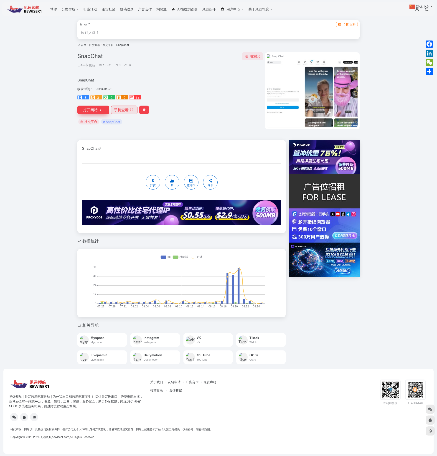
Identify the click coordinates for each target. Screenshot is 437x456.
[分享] (429, 71)
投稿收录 (127, 9)
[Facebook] (429, 44)
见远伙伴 (209, 9)
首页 (83, 45)
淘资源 (161, 9)
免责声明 (209, 382)
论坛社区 (108, 9)
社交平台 (108, 45)
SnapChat (90, 148)
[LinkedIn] (429, 53)
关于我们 (156, 382)
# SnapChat (111, 121)
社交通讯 (94, 45)
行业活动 (90, 9)
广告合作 (145, 9)
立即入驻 (349, 24)
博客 (53, 9)
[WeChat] (429, 62)
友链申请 (174, 382)
